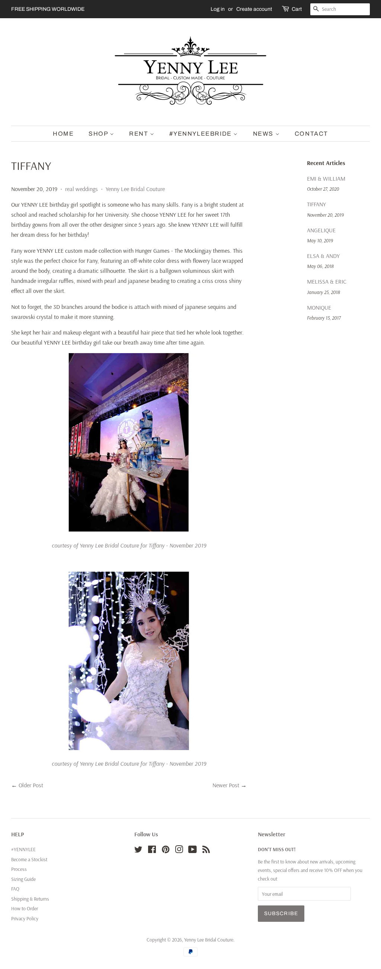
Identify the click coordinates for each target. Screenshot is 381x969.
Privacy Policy (24, 918)
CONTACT (311, 133)
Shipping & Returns (30, 898)
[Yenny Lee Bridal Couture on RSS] (206, 850)
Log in (218, 9)
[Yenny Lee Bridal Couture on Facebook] (152, 850)
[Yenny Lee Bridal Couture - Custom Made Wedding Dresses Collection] (128, 529)
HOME (63, 133)
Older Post (31, 785)
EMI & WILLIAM (326, 178)
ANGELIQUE (321, 230)
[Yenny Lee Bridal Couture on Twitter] (138, 850)
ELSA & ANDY (323, 255)
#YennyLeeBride (201, 133)
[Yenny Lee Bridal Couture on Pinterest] (165, 850)
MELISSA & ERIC (326, 281)
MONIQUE (319, 307)
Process (19, 869)
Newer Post (225, 785)
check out (267, 878)
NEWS (264, 133)
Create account (254, 9)
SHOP (99, 133)
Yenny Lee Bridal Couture (135, 189)
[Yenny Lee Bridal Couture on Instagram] (179, 850)
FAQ (15, 888)
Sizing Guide (23, 879)
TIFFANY (316, 204)
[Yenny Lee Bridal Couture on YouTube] (192, 850)
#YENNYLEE (23, 849)
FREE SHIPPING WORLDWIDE (47, 9)
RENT (139, 133)
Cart (297, 9)
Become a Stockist (29, 859)
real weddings (81, 189)
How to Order (24, 908)
